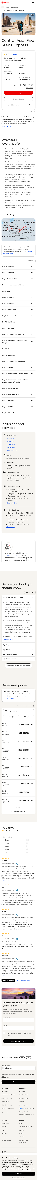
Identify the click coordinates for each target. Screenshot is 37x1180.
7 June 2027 (29, 88)
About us (22, 1091)
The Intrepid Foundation (26, 1126)
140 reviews (14, 54)
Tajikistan (10, 441)
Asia (7, 7)
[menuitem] (6, 2)
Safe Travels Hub (7, 1098)
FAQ (3, 1130)
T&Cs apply (5, 1077)
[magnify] (28, 2)
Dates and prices (19, 93)
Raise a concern (6, 1140)
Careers (21, 1101)
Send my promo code (18, 1041)
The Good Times (24, 1095)
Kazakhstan (10, 444)
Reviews (4, 1133)
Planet (21, 1133)
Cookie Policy (26, 1170)
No (28, 1057)
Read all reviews (8, 980)
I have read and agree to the (18, 1034)
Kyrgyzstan (10, 447)
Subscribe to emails (18, 1082)
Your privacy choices (28, 1108)
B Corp (21, 1123)
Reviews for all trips (23, 980)
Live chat (4, 1126)
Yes (22, 1057)
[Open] (17, 831)
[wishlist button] (29, 105)
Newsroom (5, 1137)
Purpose (22, 1120)
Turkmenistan (11, 450)
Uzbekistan (14, 7)
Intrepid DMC (23, 1098)
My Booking (5, 1091)
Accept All (18, 1173)
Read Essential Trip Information (18, 666)
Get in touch (5, 1123)
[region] (18, 1167)
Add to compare (15, 105)
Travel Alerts (5, 1101)
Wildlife (21, 1137)
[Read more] (3, 7)
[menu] (33, 2)
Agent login (5, 1112)
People (21, 1130)
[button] (18, 24)
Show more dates (17, 811)
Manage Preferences (18, 1177)
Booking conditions (8, 1108)
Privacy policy (23, 1105)
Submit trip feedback (8, 1095)
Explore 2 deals (18, 99)
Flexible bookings (7, 1105)
